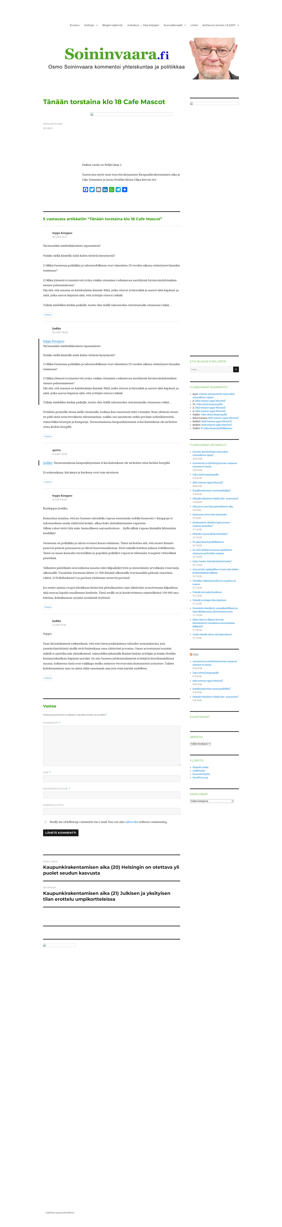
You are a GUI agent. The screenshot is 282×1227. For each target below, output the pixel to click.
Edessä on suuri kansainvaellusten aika (213, 506)
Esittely (89, 25)
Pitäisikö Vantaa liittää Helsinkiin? (210, 534)
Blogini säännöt (112, 25)
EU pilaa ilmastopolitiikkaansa (216, 428)
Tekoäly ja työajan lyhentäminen (209, 600)
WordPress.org (200, 777)
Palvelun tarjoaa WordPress (60, 1212)
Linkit (194, 25)
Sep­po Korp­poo (53, 341)
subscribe (131, 822)
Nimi (47, 772)
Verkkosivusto (53, 805)
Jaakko (47, 463)
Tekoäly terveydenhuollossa (207, 592)
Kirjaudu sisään (201, 767)
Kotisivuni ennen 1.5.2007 (219, 25)
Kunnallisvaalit (173, 25)
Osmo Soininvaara (53, 123)
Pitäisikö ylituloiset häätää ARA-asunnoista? (215, 498)
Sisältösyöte (199, 770)
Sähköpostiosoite (56, 788)
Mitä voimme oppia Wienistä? (210, 401)
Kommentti (51, 722)
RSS (196, 654)
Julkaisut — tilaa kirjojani (143, 25)
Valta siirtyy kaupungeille (209, 404)
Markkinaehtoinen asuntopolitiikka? (212, 490)
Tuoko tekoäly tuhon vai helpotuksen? (212, 634)
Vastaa (47, 314)
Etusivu (75, 25)
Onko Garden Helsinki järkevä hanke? (212, 561)
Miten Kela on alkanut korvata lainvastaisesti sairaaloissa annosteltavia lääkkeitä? (214, 623)
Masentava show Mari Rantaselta (210, 514)
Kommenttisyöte (201, 774)
